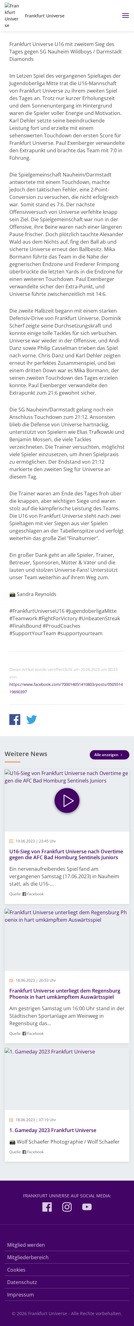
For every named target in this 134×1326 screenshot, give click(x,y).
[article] (67, 836)
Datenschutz (22, 1282)
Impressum (20, 1294)
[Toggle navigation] (123, 15)
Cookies (16, 1269)
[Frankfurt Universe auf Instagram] (67, 1208)
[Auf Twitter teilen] (31, 720)
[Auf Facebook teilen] (14, 720)
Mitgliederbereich (28, 1257)
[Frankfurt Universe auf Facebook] (47, 1208)
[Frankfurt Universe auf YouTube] (87, 1208)
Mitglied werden (26, 1244)
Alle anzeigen (106, 754)
